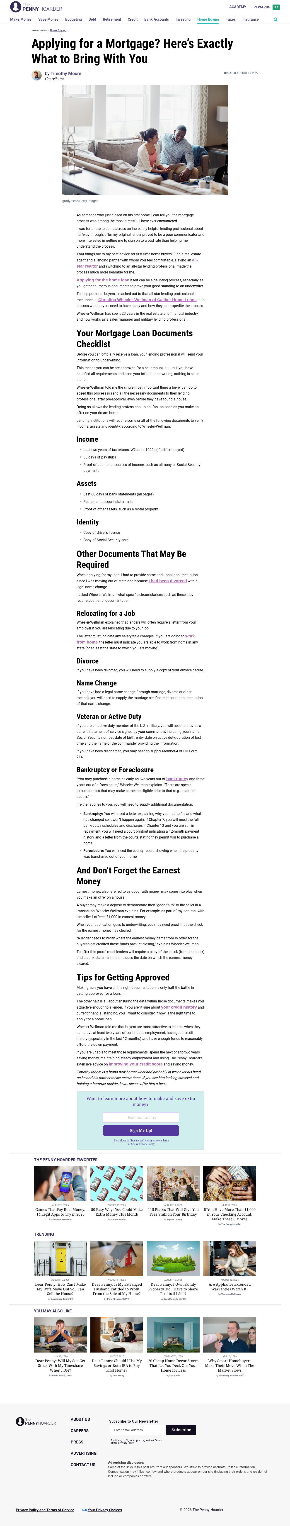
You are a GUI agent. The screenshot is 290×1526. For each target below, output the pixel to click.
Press (77, 1442)
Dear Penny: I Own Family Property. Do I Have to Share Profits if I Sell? (173, 1289)
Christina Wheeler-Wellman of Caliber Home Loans (147, 299)
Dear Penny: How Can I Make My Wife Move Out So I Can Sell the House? (60, 1289)
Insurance (250, 19)
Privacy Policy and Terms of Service (45, 1510)
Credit (133, 19)
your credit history (179, 1007)
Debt (92, 19)
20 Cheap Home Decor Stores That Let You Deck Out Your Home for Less (173, 1365)
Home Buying (208, 19)
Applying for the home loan (103, 280)
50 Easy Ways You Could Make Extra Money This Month (117, 1212)
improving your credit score (136, 1064)
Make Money (20, 19)
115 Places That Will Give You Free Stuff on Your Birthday (173, 1212)
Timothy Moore (66, 73)
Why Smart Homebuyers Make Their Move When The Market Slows (229, 1365)
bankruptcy (177, 779)
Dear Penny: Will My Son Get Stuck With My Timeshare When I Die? (60, 1365)
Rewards (266, 7)
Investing (183, 19)
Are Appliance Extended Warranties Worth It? (230, 1287)
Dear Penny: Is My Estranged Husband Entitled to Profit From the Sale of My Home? (117, 1289)
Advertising (84, 1453)
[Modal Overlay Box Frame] (140, 1121)
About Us (80, 1419)
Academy (237, 7)
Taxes (231, 19)
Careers (80, 1430)
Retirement (112, 19)
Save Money (48, 19)
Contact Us (83, 1464)
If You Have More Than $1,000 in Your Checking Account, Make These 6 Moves (230, 1214)
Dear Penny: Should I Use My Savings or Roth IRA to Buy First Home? (117, 1365)
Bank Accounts (156, 19)
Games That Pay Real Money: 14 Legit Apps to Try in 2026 (60, 1212)
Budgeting (73, 19)
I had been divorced (168, 581)
